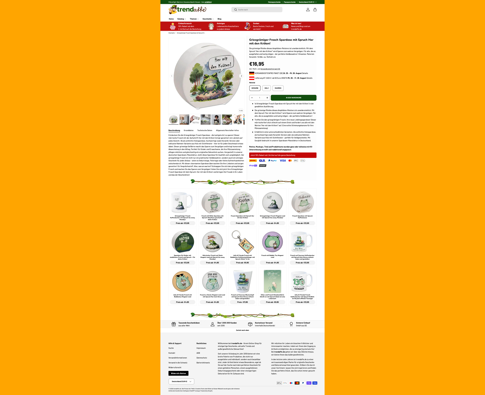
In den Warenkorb (293, 98)
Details (305, 73)
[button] (315, 9)
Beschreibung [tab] (174, 130)
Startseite (171, 33)
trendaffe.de (177, 388)
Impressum (201, 348)
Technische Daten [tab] (204, 130)
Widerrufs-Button (178, 373)
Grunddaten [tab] (188, 130)
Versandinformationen (177, 358)
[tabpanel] (206, 155)
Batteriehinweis (203, 362)
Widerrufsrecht (174, 367)
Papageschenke (290, 2)
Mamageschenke (274, 2)
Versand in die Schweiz (177, 362)
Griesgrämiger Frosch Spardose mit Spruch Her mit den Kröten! (191, 33)
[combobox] (257, 9)
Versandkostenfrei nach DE (270, 69)
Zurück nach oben (242, 330)
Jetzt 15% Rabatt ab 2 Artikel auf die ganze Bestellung (272, 155)
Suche (171, 348)
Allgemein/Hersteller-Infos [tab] (227, 130)
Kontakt (171, 353)
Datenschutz (202, 358)
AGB (198, 353)
